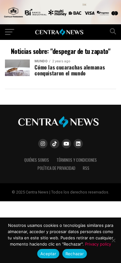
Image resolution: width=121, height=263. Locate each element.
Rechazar (74, 253)
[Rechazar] (113, 240)
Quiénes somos (36, 160)
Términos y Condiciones (76, 160)
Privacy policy (98, 243)
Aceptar (48, 253)
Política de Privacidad (56, 168)
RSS (86, 168)
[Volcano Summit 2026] (60, 23)
